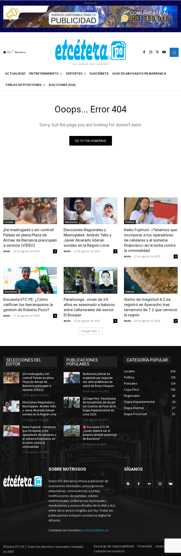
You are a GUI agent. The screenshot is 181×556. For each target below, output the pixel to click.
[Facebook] (144, 52)
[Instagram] (151, 52)
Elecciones (71, 222)
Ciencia (129, 291)
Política (129, 222)
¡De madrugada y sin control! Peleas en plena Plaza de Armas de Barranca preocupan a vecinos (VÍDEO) (30, 237)
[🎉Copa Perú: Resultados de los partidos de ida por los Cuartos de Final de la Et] (72, 402)
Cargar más (89, 331)
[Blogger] (128, 484)
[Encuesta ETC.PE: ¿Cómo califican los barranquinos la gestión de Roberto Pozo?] (30, 280)
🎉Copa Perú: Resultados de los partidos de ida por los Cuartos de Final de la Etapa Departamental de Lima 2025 (99, 406)
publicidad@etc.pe (95, 530)
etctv (6, 251)
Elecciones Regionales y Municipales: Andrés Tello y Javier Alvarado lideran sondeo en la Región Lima (87, 237)
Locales (9, 222)
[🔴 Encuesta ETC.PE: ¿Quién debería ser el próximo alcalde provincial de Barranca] (72, 431)
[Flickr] (149, 484)
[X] (157, 52)
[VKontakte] (170, 484)
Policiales (71, 291)
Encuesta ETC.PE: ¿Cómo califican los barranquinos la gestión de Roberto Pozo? (28, 304)
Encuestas (11, 291)
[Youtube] (164, 52)
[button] (174, 52)
